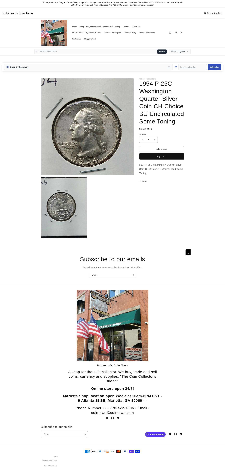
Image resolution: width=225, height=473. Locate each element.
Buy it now (162, 156)
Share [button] (144, 181)
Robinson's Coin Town (18, 13)
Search (162, 52)
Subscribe (214, 67)
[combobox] (97, 51)
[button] (170, 33)
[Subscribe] (133, 275)
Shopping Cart (214, 12)
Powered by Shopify (50, 466)
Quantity (142, 134)
